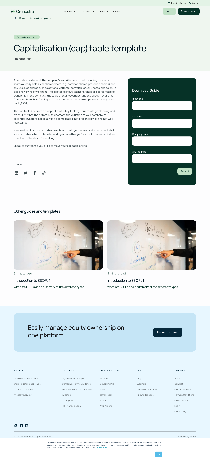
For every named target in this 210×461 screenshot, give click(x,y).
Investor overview (23, 394)
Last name (137, 116)
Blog (139, 378)
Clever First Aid (107, 383)
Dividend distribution (24, 389)
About (177, 378)
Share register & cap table (27, 383)
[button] (69, 11)
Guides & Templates (147, 389)
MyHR (102, 389)
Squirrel (103, 400)
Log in (169, 11)
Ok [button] (159, 454)
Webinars (141, 383)
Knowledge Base (145, 394)
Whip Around (106, 405)
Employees (67, 400)
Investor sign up (178, 3)
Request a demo (167, 332)
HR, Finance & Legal (71, 405)
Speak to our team (25, 145)
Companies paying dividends (76, 383)
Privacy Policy (101, 447)
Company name (140, 134)
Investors (66, 394)
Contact (196, 3)
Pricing (116, 11)
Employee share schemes (27, 378)
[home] (22, 11)
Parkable (104, 378)
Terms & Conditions (184, 394)
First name (137, 98)
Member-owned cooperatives (77, 389)
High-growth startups (73, 378)
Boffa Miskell (106, 394)
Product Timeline (182, 389)
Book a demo (188, 11)
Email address (139, 151)
